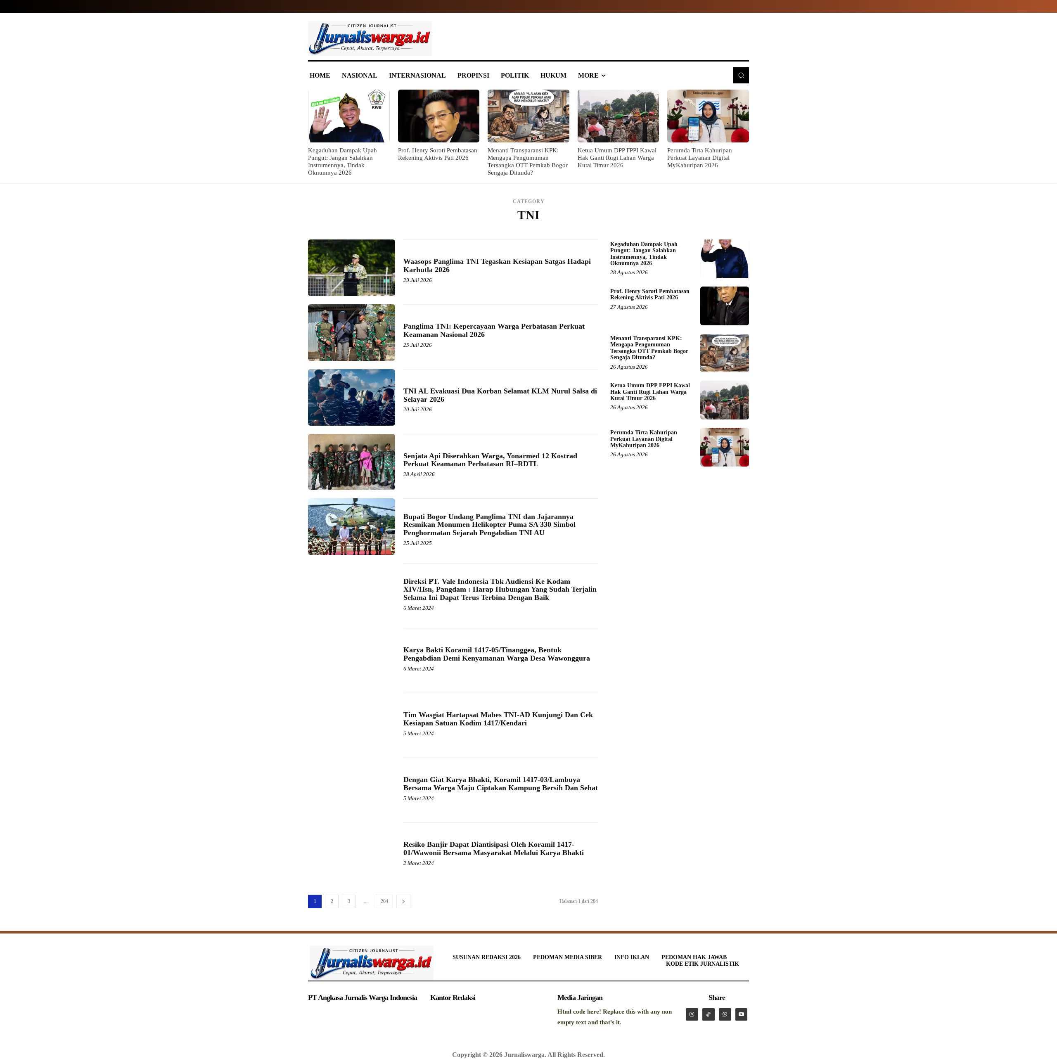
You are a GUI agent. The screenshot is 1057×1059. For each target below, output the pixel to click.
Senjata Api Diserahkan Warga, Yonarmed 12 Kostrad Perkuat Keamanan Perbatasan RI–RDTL (490, 460)
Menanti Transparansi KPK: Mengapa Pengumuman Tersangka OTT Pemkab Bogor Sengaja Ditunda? (649, 347)
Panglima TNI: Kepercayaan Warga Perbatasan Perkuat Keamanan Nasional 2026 (494, 330)
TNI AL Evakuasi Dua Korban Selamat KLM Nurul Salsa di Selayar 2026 (500, 395)
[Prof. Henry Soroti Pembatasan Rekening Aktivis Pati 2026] (439, 116)
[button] (741, 75)
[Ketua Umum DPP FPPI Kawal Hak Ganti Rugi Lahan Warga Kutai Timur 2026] (618, 116)
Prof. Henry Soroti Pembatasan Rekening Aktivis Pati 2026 (650, 294)
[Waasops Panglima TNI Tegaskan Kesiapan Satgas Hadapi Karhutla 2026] (351, 267)
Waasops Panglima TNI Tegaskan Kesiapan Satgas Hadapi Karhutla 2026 (497, 265)
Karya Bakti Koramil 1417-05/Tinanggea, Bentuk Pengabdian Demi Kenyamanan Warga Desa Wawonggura (496, 654)
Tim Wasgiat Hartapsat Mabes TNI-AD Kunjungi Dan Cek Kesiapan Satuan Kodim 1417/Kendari (498, 719)
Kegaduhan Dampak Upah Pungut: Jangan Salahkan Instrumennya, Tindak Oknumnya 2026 (644, 253)
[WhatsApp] (725, 1014)
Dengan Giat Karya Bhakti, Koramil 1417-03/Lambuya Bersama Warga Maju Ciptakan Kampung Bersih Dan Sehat (500, 783)
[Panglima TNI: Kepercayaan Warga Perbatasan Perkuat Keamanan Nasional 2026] (351, 332)
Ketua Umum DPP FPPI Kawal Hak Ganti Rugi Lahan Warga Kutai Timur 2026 (617, 157)
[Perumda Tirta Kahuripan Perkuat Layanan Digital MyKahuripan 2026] (708, 116)
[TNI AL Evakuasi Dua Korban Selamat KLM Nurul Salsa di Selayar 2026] (351, 397)
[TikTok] (708, 1014)
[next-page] (403, 901)
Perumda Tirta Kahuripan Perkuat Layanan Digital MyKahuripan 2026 (699, 157)
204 (384, 901)
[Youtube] (741, 1014)
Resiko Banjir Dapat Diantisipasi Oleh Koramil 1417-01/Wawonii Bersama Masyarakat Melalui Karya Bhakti (493, 848)
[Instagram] (692, 1014)
